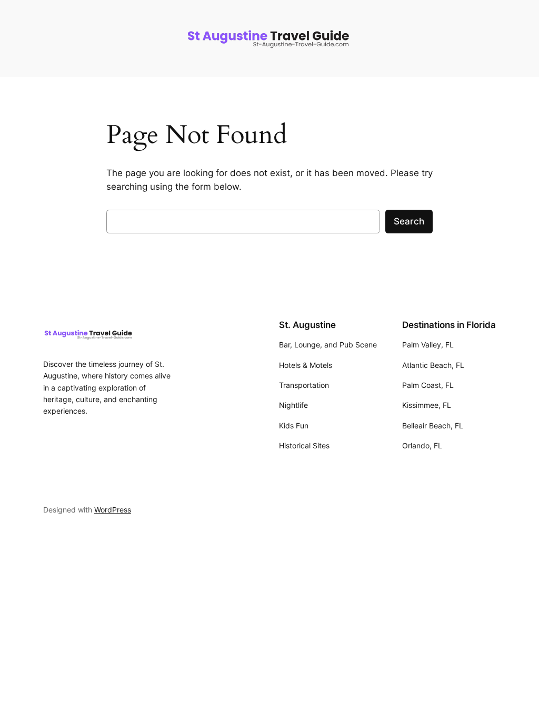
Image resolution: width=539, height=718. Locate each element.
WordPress (112, 509)
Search (409, 221)
